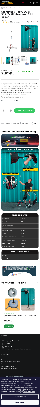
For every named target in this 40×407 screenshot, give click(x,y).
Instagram (8, 346)
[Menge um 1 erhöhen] (11, 111)
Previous (34, 283)
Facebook (8, 343)
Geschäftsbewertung (7, 366)
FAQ (2, 359)
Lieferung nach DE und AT (9, 368)
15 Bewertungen (15, 22)
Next (37, 283)
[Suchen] (27, 3)
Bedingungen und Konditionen (10, 361)
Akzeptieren (20, 402)
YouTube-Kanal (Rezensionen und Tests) (18, 349)
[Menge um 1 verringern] (3, 111)
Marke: (30, 22)
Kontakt (3, 364)
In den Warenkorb (24, 111)
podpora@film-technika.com (14, 341)
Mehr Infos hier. (29, 392)
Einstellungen (20, 396)
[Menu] (37, 2)
